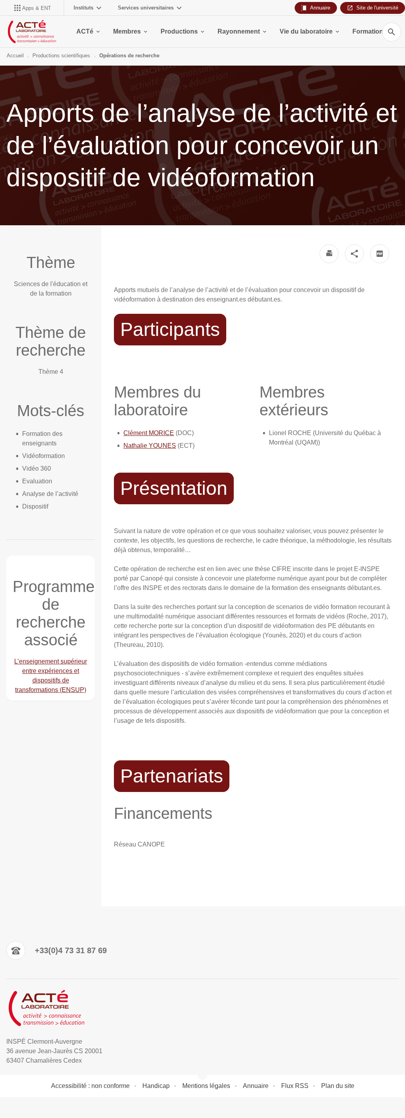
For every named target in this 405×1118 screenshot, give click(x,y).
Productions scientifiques (61, 55)
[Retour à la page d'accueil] (31, 31)
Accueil (15, 55)
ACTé (84, 31)
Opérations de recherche (129, 55)
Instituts (83, 8)
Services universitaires (146, 8)
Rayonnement (239, 31)
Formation (367, 31)
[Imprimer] (329, 254)
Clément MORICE (148, 433)
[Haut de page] (11, 1106)
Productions (179, 31)
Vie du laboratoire (306, 31)
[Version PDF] (379, 254)
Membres (127, 31)
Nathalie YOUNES (149, 445)
